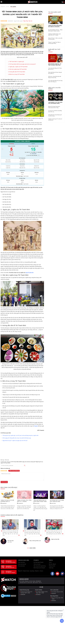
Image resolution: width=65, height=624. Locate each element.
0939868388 (23, 594)
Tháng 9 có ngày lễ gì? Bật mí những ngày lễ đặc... (54, 43)
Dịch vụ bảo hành (54, 589)
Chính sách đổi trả (21, 562)
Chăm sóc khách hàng (23, 560)
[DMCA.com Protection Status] (13, 596)
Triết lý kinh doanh (37, 564)
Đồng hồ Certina (26, 570)
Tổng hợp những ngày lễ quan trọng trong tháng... (40, 501)
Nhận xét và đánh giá (5, 468)
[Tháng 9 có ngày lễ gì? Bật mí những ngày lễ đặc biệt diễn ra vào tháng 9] (8, 495)
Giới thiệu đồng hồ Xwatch (38, 562)
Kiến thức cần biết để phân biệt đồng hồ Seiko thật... (54, 77)
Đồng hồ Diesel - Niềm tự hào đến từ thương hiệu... (55, 39)
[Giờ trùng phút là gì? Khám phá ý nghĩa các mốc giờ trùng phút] (57, 495)
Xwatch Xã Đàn (38, 589)
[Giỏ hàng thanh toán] (62, 2)
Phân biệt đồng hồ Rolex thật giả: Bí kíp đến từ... (55, 73)
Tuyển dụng (51, 567)
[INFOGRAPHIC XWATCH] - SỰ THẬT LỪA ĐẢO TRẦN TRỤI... (54, 64)
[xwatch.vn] (8, 579)
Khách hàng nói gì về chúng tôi (39, 567)
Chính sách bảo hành (22, 564)
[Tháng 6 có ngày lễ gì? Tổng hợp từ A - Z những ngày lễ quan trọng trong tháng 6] (24, 495)
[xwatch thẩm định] (8, 587)
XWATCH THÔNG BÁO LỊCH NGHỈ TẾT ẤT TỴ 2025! (54, 34)
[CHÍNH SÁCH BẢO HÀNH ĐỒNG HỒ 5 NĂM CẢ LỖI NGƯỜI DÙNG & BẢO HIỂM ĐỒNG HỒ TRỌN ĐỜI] (55, 20)
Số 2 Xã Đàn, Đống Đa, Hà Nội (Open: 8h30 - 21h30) (42, 592)
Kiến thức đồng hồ (52, 564)
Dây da (41, 570)
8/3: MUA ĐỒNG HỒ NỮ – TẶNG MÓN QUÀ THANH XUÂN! (55, 30)
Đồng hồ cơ (37, 570)
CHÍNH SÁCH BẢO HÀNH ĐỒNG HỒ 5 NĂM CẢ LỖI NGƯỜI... (55, 26)
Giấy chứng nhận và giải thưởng (40, 565)
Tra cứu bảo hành (21, 565)
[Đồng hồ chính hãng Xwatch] (32, 2)
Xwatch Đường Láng (24, 589)
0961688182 (10, 562)
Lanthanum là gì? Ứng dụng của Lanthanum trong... (55, 103)
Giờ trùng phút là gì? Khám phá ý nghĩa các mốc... (57, 501)
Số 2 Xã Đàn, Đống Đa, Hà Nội (57, 591)
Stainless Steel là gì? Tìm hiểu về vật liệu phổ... (55, 119)
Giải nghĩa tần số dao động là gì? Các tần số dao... (55, 115)
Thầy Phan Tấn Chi (27, 21)
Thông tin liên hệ (52, 565)
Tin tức (50, 562)
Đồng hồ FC (20, 570)
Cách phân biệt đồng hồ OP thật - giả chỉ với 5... (55, 69)
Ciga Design (32, 570)
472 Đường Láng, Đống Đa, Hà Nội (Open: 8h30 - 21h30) (26, 592)
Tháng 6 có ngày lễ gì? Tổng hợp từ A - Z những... (24, 501)
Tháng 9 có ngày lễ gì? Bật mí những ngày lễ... (7, 501)
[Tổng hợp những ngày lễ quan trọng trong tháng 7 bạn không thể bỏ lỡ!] (40, 495)
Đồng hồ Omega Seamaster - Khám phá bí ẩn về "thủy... (54, 107)
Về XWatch (36, 560)
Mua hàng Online (54, 595)
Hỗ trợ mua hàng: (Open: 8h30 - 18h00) (57, 598)
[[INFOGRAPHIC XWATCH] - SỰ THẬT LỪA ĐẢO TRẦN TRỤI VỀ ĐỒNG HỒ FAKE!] (55, 58)
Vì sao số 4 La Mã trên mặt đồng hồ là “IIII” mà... (55, 111)
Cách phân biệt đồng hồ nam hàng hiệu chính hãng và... (55, 81)
